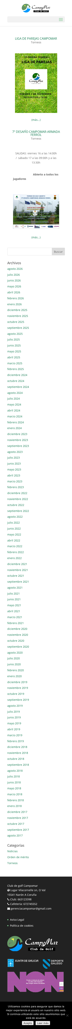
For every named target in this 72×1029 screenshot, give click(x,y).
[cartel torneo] (36, 113)
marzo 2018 (14, 794)
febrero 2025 (15, 369)
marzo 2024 (14, 416)
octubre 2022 (15, 505)
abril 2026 (13, 292)
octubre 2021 (15, 575)
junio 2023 (14, 463)
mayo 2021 (14, 605)
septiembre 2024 (18, 387)
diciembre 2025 (17, 310)
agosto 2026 (15, 269)
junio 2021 (14, 599)
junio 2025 (14, 345)
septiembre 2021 (18, 581)
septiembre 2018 (18, 765)
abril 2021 (13, 611)
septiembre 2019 (18, 700)
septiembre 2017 (18, 830)
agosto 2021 (15, 587)
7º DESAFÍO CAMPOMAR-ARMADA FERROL (36, 133)
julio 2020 (13, 658)
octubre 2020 (15, 640)
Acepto (27, 1023)
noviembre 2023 (17, 440)
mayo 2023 (14, 469)
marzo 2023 (14, 481)
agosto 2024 (15, 393)
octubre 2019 (15, 694)
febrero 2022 (15, 552)
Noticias (12, 851)
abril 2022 (13, 540)
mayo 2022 (14, 534)
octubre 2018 (15, 759)
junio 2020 (14, 664)
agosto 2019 (15, 705)
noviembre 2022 (17, 499)
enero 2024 (14, 428)
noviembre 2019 (17, 688)
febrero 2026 (15, 298)
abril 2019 (13, 729)
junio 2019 (14, 717)
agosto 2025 (15, 334)
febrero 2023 (15, 487)
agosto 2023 (15, 452)
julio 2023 (13, 457)
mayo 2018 (14, 788)
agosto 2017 (15, 835)
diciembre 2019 (17, 682)
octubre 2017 (15, 824)
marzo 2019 (14, 735)
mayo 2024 (14, 404)
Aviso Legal (17, 919)
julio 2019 (13, 711)
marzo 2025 (14, 363)
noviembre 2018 (17, 753)
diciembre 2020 (17, 629)
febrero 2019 (15, 741)
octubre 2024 (15, 381)
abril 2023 (13, 475)
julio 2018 (13, 776)
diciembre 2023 (17, 434)
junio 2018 (14, 782)
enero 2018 (14, 806)
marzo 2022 (14, 546)
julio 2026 (13, 274)
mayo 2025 (14, 351)
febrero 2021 (15, 623)
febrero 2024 (15, 422)
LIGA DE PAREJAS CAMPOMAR (36, 38)
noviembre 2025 (17, 316)
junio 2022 (14, 528)
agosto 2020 (15, 652)
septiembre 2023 (18, 446)
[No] (67, 1015)
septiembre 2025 (18, 328)
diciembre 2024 (17, 375)
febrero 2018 (15, 800)
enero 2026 (14, 304)
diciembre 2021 (17, 564)
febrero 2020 (15, 670)
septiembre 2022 (18, 511)
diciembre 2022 (17, 493)
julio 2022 (13, 522)
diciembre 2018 (17, 747)
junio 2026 (14, 280)
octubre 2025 (15, 322)
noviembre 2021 (17, 570)
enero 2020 (14, 676)
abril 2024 (13, 410)
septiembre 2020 (18, 646)
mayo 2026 (14, 286)
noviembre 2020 (17, 635)
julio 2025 (13, 339)
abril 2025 (13, 357)
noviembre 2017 (17, 818)
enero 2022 (14, 558)
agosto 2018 (15, 770)
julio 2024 (13, 398)
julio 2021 (13, 593)
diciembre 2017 (17, 812)
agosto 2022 (15, 516)
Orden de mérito (18, 857)
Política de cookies (21, 925)
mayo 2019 (14, 723)
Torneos (36, 42)
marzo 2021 (14, 617)
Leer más (43, 1023)
